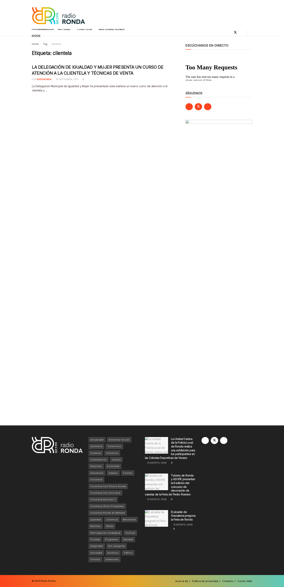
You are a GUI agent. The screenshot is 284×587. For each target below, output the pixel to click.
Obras (109, 526)
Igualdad (95, 519)
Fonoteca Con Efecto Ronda (108, 486)
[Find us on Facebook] (229, 32)
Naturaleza (129, 519)
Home (35, 44)
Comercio (112, 453)
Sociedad (96, 552)
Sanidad (128, 539)
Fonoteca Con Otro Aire (105, 493)
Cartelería (96, 446)
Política (130, 533)
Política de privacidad (205, 581)
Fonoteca (96, 479)
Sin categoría (116, 546)
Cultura (116, 459)
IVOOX (36, 35)
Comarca (95, 453)
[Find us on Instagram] (242, 32)
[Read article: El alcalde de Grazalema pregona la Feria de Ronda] (156, 518)
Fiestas (127, 473)
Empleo (113, 473)
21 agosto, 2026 (157, 462)
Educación (97, 473)
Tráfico (128, 552)
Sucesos (113, 552)
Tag (45, 44)
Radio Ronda (48, 580)
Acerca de (181, 581)
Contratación (98, 459)
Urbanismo (112, 559)
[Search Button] (250, 32)
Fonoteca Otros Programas (107, 506)
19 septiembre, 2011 (66, 79)
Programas (111, 539)
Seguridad (96, 546)
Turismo (95, 559)
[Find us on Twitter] (235, 32)
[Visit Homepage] (58, 14)
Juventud (112, 519)
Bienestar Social (119, 439)
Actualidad (97, 439)
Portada (95, 539)
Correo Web (244, 581)
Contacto (227, 581)
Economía (113, 466)
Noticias (95, 526)
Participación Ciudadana (105, 533)
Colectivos (114, 446)
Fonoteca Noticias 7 (103, 499)
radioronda (44, 79)
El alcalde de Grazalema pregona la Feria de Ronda (183, 515)
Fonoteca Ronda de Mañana (107, 512)
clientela (56, 44)
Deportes (96, 466)
